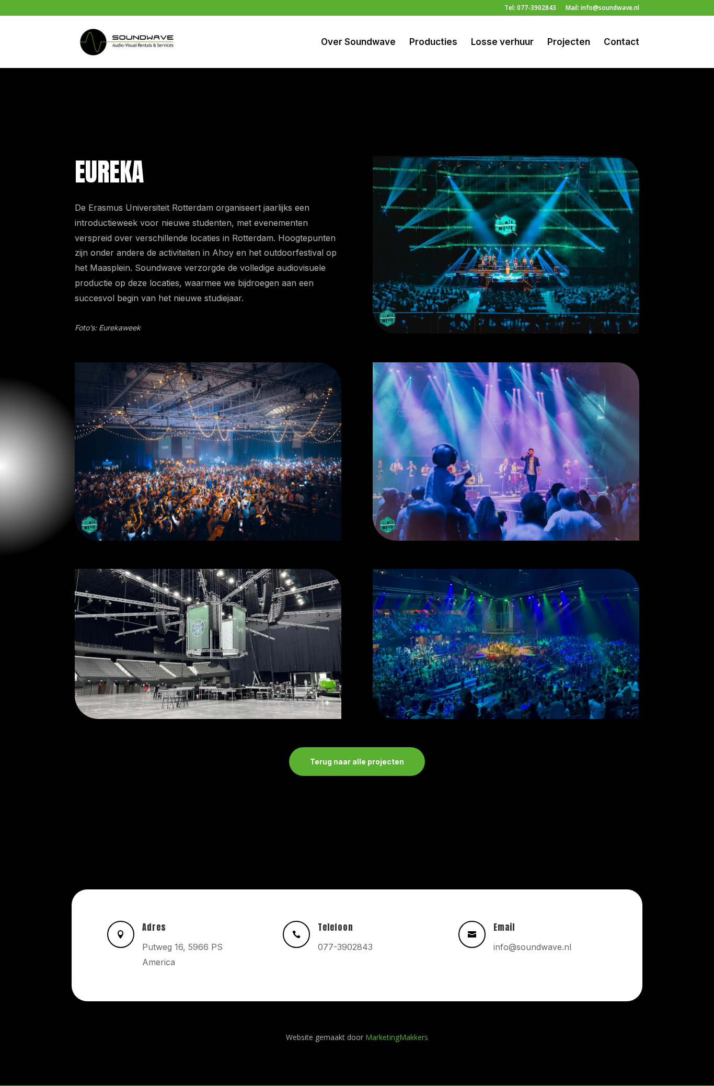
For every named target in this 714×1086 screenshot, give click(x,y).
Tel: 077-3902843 (530, 8)
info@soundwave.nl (532, 947)
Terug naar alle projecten (357, 761)
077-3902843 (345, 947)
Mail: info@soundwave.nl (602, 8)
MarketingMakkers (396, 1037)
